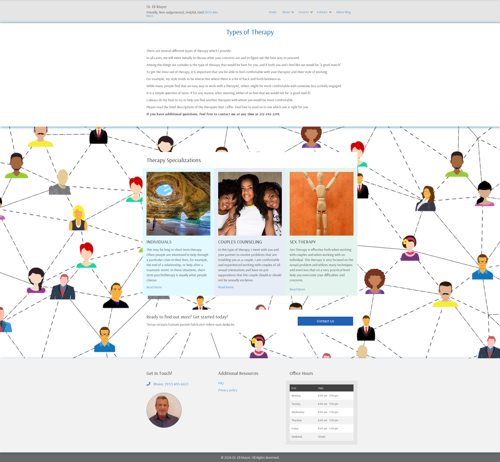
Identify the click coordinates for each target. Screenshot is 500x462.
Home (273, 12)
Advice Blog (343, 12)
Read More (154, 287)
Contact (322, 12)
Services (303, 12)
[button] (293, 12)
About (286, 12)
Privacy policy (228, 390)
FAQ (221, 383)
